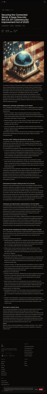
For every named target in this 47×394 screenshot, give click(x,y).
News (25, 363)
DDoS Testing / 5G (28, 350)
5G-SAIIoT (3, 369)
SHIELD (2, 363)
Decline (36, 389)
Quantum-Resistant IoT (28, 352)
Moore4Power (4, 373)
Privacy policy (4, 380)
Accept (41, 389)
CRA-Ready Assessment (29, 346)
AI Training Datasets (28, 353)
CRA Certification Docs (28, 348)
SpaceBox (3, 371)
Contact (26, 365)
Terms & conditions (4, 382)
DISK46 (2, 367)
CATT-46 (3, 365)
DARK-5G (3, 361)
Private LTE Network (28, 355)
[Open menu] (45, 2)
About (25, 361)
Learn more (10, 390)
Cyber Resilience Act (5, 384)
